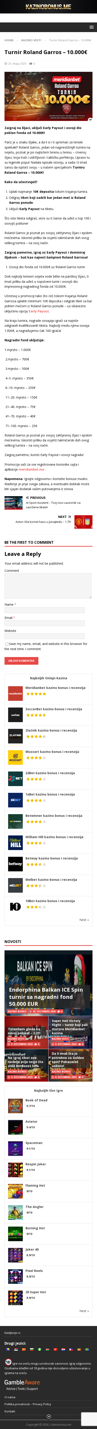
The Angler (34, 1207)
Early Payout (39, 311)
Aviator (31, 1121)
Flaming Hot (35, 1185)
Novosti (13, 941)
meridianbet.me (31, 469)
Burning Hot (35, 1228)
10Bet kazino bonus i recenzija (50, 901)
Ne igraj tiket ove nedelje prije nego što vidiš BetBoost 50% (25, 1062)
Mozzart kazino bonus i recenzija (52, 752)
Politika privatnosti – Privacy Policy (28, 1404)
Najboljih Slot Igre (48, 1090)
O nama (10, 1397)
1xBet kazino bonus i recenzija (50, 794)
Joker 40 (32, 1249)
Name (9, 604)
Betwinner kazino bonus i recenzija (53, 815)
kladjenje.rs (13, 1333)
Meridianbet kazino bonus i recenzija (55, 688)
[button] (91, 27)
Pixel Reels (34, 1271)
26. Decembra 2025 (44, 1011)
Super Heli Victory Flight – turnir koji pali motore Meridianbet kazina (70, 1027)
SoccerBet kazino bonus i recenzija (53, 709)
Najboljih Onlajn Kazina (48, 678)
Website (10, 631)
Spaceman (33, 1143)
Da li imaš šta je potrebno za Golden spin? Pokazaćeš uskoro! (68, 1059)
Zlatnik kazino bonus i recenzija (51, 730)
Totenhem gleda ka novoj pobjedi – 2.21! (24, 1031)
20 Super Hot (35, 1292)
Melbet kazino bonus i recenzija (51, 879)
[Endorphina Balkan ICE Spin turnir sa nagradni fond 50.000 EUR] (48, 983)
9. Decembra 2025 (22, 1044)
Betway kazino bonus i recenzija (51, 858)
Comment (12, 570)
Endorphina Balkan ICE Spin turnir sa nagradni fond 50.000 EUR (46, 996)
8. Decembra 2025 (66, 1077)
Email (9, 618)
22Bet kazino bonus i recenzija (50, 773)
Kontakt (10, 1411)
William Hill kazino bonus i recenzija (54, 837)
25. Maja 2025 (17, 63)
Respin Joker (35, 1164)
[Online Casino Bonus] (48, 11)
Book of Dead (36, 1100)
